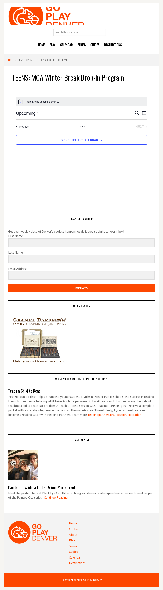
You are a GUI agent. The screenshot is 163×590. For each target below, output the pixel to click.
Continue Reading (56, 497)
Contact (74, 529)
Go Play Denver (81, 16)
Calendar (75, 557)
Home (11, 60)
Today (81, 126)
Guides (73, 551)
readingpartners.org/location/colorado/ (114, 414)
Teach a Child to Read (24, 391)
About (73, 534)
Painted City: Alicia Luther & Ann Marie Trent (41, 487)
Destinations (77, 563)
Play (72, 540)
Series (73, 546)
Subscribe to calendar (79, 140)
